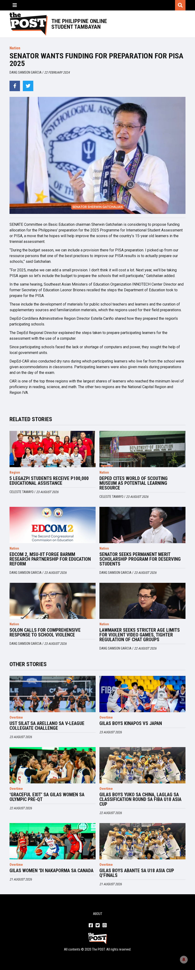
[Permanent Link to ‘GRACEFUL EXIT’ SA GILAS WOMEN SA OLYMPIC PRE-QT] (53, 765)
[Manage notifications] (184, 959)
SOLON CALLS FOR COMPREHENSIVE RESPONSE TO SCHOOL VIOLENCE (45, 632)
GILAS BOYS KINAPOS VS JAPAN (130, 723)
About (97, 914)
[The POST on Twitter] (98, 925)
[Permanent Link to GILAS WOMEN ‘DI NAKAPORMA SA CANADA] (53, 841)
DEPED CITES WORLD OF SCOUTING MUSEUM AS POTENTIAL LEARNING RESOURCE (133, 483)
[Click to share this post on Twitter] (28, 86)
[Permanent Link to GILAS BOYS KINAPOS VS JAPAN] (142, 694)
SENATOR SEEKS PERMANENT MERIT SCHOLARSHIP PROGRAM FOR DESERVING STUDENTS (140, 559)
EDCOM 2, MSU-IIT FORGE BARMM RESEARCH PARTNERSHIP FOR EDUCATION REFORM (50, 559)
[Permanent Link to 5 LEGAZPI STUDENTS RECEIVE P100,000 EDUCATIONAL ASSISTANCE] (53, 449)
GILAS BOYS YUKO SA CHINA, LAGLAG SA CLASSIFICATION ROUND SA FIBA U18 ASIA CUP (140, 799)
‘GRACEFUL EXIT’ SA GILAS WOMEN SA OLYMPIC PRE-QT (47, 797)
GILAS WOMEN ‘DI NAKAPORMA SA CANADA (51, 870)
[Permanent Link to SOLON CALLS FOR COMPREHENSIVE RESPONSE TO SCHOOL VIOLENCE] (53, 601)
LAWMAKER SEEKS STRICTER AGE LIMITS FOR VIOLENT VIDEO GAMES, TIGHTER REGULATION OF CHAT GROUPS (139, 635)
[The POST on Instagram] (104, 925)
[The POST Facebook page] (91, 925)
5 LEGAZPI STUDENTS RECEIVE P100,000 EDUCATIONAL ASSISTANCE (49, 480)
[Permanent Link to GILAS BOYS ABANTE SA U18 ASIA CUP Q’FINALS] (142, 841)
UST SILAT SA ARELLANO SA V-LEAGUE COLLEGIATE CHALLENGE (47, 725)
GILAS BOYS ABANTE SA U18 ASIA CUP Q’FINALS (136, 873)
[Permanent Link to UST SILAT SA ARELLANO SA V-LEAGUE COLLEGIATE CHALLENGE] (53, 694)
